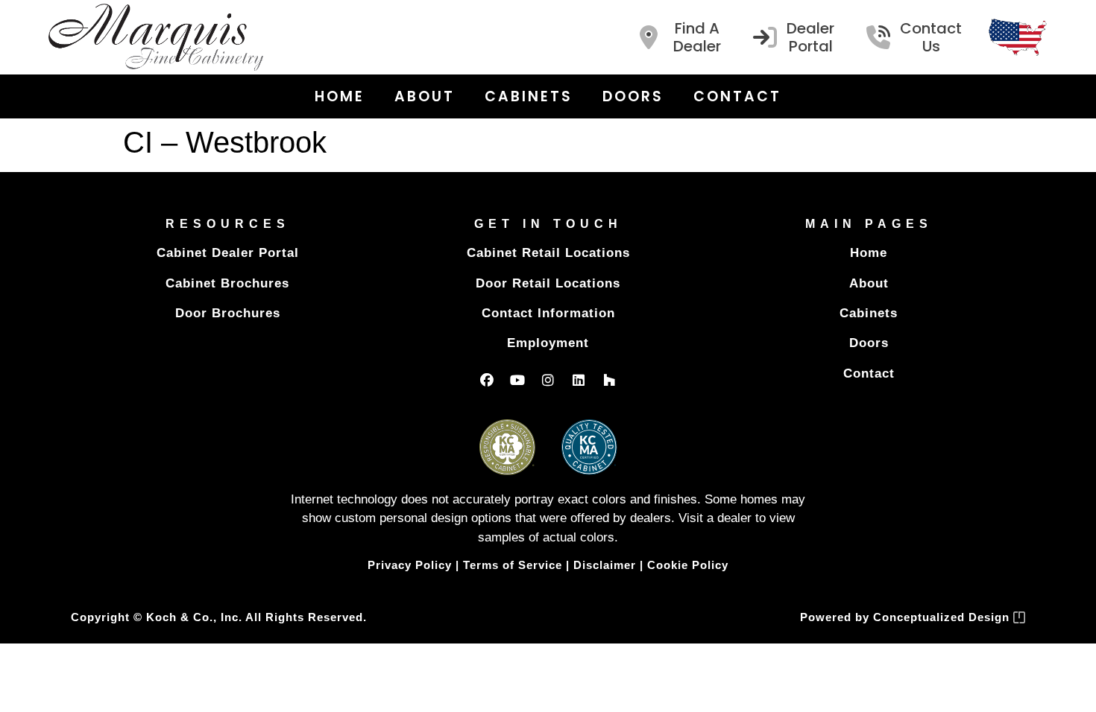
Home (340, 96)
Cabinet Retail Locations (548, 253)
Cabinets (529, 96)
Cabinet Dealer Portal (228, 253)
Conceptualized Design (943, 617)
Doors (633, 96)
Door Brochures (227, 313)
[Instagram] (548, 379)
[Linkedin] (578, 379)
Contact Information (548, 313)
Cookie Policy (687, 565)
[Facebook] (486, 379)
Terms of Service (512, 565)
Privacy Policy (410, 565)
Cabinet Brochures (227, 283)
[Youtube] (517, 379)
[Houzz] (609, 379)
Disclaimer (604, 565)
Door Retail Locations (548, 283)
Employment (548, 343)
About (424, 96)
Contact (737, 96)
